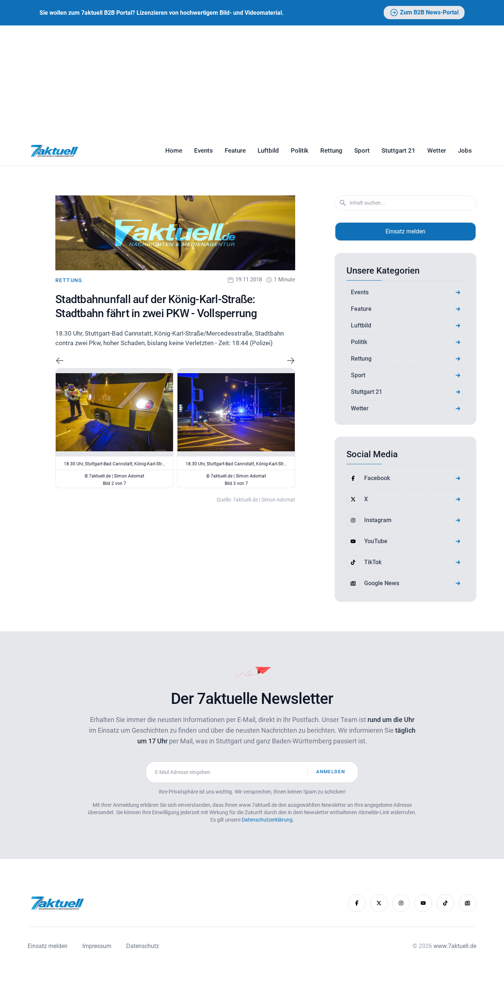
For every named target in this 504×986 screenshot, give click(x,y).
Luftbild (268, 150)
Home (173, 150)
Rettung (331, 150)
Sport (362, 150)
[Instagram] (401, 903)
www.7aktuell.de (455, 945)
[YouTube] (423, 903)
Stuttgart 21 (398, 150)
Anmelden (330, 771)
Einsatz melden (405, 231)
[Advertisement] (252, 80)
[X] (379, 903)
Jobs (465, 150)
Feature (235, 150)
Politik (299, 150)
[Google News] (467, 903)
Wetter (436, 150)
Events (203, 150)
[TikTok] (445, 903)
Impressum (96, 945)
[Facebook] (357, 903)
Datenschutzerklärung (267, 820)
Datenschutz (142, 945)
